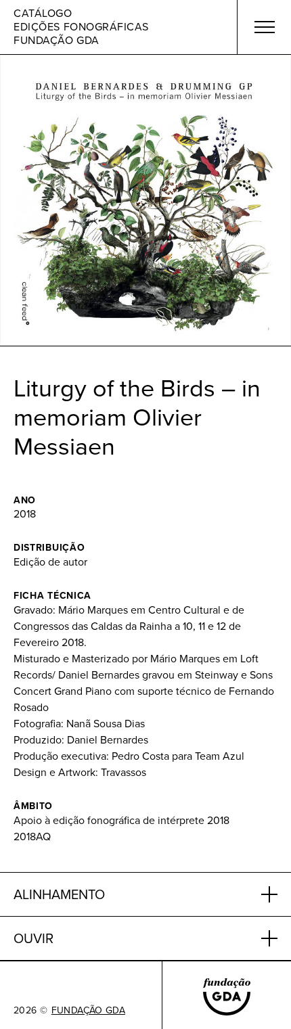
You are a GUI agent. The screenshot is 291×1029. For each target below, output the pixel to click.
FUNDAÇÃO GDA (88, 1010)
